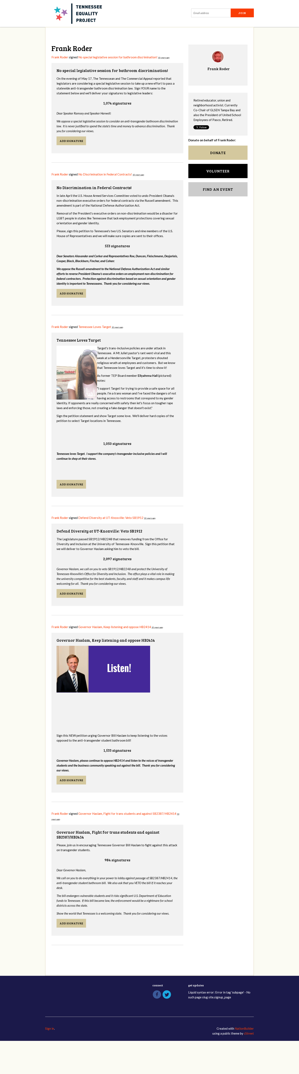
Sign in (49, 1028)
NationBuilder (244, 1028)
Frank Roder (59, 57)
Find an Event (218, 189)
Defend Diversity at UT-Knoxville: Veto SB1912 (111, 518)
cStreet (249, 1033)
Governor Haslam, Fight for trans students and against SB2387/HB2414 (127, 813)
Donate (218, 152)
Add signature (71, 141)
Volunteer (218, 171)
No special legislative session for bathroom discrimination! (117, 57)
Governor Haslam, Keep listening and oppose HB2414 (114, 627)
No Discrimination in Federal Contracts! (105, 174)
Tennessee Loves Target (94, 327)
